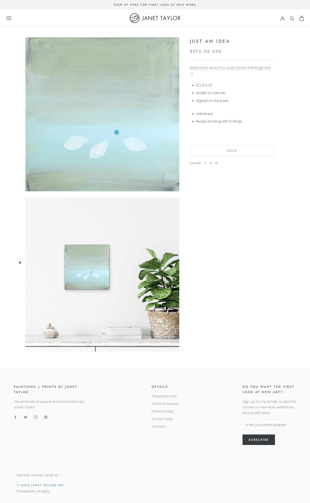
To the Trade (162, 419)
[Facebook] (205, 163)
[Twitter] (211, 163)
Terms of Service (165, 403)
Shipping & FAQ (164, 396)
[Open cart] (302, 18)
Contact (159, 426)
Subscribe (259, 440)
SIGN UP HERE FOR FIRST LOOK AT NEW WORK (155, 5)
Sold (232, 150)
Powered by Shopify (33, 491)
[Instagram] (35, 417)
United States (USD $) (38, 475)
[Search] (292, 18)
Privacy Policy (163, 411)
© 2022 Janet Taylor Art (40, 485)
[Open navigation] (8, 18)
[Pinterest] (216, 163)
